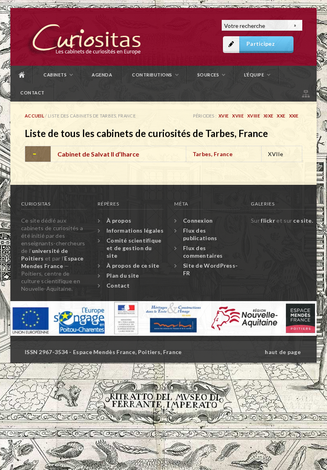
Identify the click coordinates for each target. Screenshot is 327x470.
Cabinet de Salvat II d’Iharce (98, 154)
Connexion (198, 220)
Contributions (152, 74)
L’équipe (254, 74)
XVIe (224, 115)
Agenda (102, 74)
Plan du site (305, 93)
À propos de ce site (133, 265)
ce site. (303, 220)
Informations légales (135, 230)
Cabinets (55, 74)
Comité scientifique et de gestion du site (134, 248)
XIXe (268, 115)
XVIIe (238, 115)
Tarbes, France (212, 154)
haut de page (283, 352)
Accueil (21, 75)
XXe (281, 115)
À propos (118, 220)
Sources (208, 74)
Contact (32, 92)
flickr (268, 220)
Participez (260, 43)
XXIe (294, 115)
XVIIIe (253, 115)
